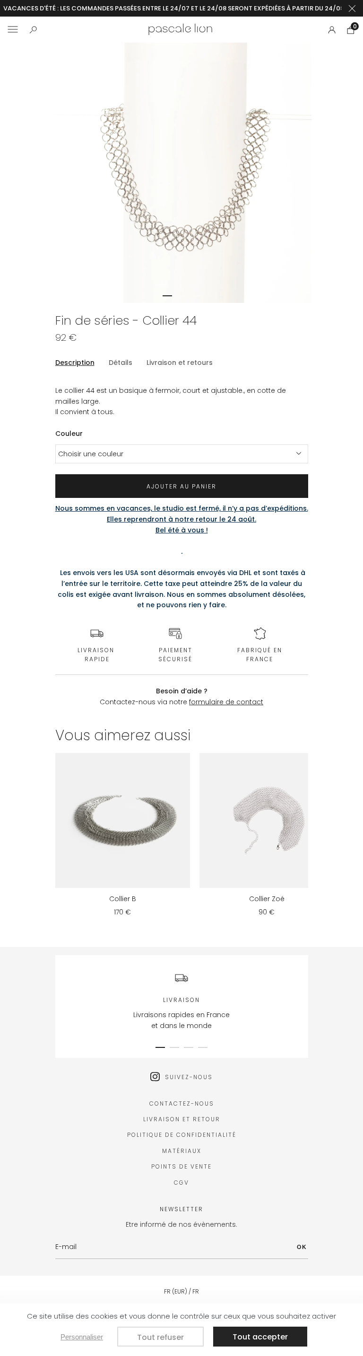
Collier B (122, 899)
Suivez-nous (189, 1077)
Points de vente (181, 1166)
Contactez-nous (181, 1103)
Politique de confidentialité (181, 1135)
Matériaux (181, 1151)
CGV (181, 1183)
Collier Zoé (267, 899)
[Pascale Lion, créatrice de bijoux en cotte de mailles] (180, 29)
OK (302, 1247)
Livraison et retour (181, 1119)
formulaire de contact (226, 702)
